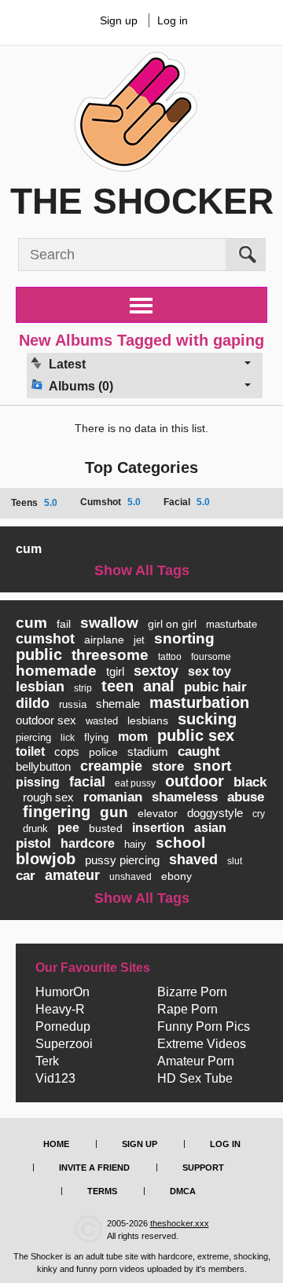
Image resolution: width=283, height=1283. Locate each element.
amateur (72, 875)
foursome (211, 656)
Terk (47, 1061)
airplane (104, 639)
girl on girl (172, 624)
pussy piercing (122, 860)
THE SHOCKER (142, 201)
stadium (147, 751)
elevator (158, 813)
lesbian (40, 687)
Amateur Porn (195, 1061)
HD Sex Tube (195, 1078)
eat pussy (135, 783)
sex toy (209, 671)
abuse (245, 797)
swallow (109, 622)
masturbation (199, 702)
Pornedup (62, 1026)
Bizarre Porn (192, 992)
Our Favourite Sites (92, 968)
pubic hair (215, 687)
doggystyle (215, 812)
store (168, 766)
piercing (33, 737)
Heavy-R (60, 1009)
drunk (35, 828)
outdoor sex (46, 720)
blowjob (45, 858)
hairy (135, 844)
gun (114, 812)
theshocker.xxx (179, 1223)
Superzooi (64, 1044)
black (249, 782)
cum (29, 548)
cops (66, 751)
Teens (34, 502)
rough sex (48, 797)
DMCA (183, 1191)
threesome (110, 655)
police (103, 752)
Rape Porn (187, 1009)
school (180, 842)
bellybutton (43, 766)
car (25, 875)
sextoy (156, 671)
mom (133, 736)
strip (83, 688)
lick (68, 737)
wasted (102, 721)
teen (117, 686)
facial (87, 782)
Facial (187, 502)
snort (212, 765)
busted (106, 828)
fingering (56, 811)
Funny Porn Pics (203, 1026)
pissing (38, 782)
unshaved (130, 876)
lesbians (147, 720)
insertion (158, 827)
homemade (56, 670)
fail (64, 624)
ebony (176, 876)
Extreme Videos (201, 1044)
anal (159, 686)
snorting (184, 638)
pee (68, 827)
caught (199, 751)
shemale (118, 703)
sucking (207, 719)
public (39, 654)
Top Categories (141, 467)
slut (234, 861)
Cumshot (110, 502)
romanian (112, 797)
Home (56, 1144)
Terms (102, 1191)
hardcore (88, 843)
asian (210, 827)
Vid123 (55, 1078)
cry (258, 813)
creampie (111, 766)
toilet (30, 751)
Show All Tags (141, 570)
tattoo (170, 656)
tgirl (115, 671)
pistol (33, 843)
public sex (195, 735)
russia (72, 704)
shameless (185, 797)
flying (96, 737)
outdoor (194, 781)
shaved (193, 859)
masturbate (231, 624)
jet (139, 640)
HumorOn (62, 992)
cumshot (45, 639)
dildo (33, 703)
